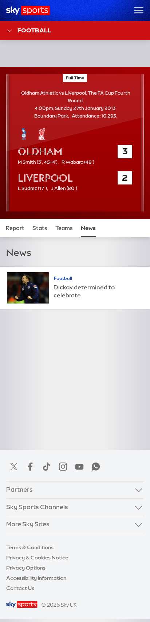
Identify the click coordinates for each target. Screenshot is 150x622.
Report (15, 228)
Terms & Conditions (30, 547)
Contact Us (20, 588)
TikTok (46, 466)
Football (34, 30)
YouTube (79, 466)
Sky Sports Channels (37, 507)
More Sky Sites (28, 524)
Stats (39, 228)
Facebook (30, 466)
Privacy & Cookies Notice (37, 557)
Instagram (63, 466)
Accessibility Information (36, 578)
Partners (19, 489)
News (88, 228)
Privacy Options (26, 567)
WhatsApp (95, 466)
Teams (64, 228)
